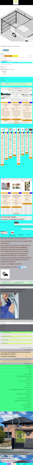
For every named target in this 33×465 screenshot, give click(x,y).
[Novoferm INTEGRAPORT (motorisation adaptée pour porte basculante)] (22, 130)
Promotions (16, 88)
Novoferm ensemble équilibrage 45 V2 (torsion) (26, 137)
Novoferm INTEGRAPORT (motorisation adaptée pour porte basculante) (22, 137)
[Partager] (3, 58)
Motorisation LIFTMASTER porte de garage (16, 105)
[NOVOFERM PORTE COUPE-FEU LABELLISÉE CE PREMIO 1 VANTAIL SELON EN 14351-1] (31, 46)
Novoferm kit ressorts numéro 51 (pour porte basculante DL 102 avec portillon (18, 139)
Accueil (6, 194)
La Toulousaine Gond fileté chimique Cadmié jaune (2, 137)
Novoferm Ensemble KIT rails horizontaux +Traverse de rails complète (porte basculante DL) (16, 196)
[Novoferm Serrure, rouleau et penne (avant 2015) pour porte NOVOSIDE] (30, 130)
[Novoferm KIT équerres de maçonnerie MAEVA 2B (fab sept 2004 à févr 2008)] (10, 130)
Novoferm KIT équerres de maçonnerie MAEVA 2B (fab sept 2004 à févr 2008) (10, 139)
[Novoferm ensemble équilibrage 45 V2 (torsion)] (26, 130)
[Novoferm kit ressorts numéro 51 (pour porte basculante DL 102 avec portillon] (18, 130)
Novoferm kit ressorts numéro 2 (14, 137)
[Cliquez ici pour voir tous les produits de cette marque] (6, 51)
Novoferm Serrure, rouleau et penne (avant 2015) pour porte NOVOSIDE (30, 138)
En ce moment (3, 178)
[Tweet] (4, 58)
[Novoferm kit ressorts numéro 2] (14, 130)
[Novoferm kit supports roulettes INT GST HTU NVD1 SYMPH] (30, 46)
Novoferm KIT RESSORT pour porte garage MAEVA (6, 137)
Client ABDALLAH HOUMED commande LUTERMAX (27, 195)
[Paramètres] (31, 2)
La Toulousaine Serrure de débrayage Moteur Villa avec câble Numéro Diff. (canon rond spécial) (5, 196)
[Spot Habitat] (16, 2)
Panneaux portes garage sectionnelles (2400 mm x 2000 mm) (27, 106)
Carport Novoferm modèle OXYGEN (5, 105)
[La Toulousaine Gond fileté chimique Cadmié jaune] (2, 130)
